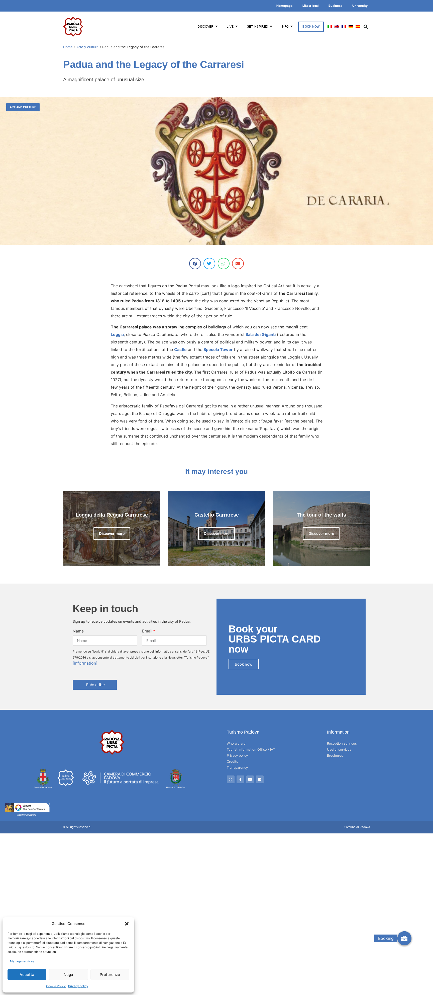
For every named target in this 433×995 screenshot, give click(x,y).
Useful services (339, 749)
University (360, 6)
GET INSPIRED (257, 26)
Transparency (237, 767)
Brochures (335, 755)
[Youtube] (250, 779)
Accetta (27, 974)
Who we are (236, 743)
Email (147, 631)
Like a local (310, 6)
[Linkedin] (260, 779)
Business (335, 6)
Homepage (284, 6)
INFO (284, 26)
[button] (126, 923)
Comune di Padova (357, 827)
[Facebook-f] (240, 779)
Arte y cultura (87, 47)
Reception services (342, 743)
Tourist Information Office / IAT (251, 749)
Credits (232, 761)
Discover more (112, 533)
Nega (68, 974)
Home (68, 47)
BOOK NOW (311, 26)
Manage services (22, 961)
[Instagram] (231, 779)
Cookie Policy (56, 986)
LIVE (230, 26)
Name (78, 631)
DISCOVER (205, 26)
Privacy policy (78, 986)
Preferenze (110, 974)
